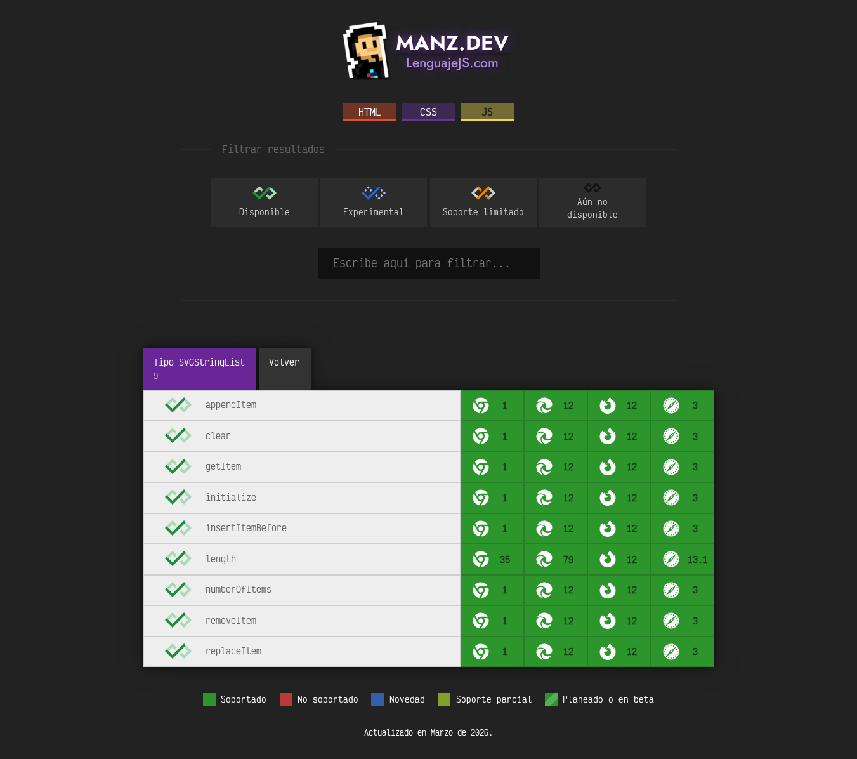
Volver (284, 361)
